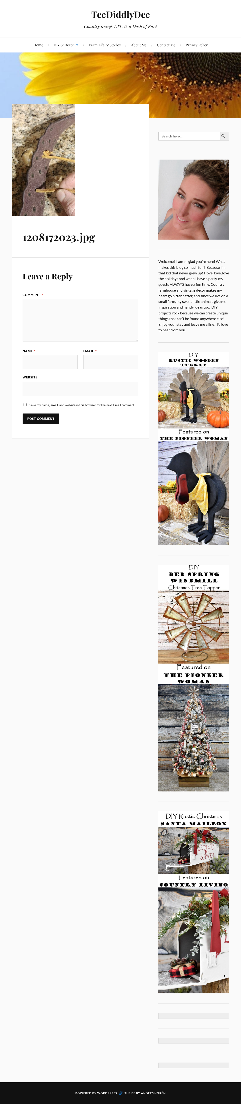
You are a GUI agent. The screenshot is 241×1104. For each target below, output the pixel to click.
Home (38, 44)
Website (30, 377)
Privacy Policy (197, 44)
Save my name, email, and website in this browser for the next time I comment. (82, 405)
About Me (139, 44)
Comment (33, 295)
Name (29, 351)
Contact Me (166, 44)
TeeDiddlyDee (120, 14)
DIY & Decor (64, 44)
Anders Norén (153, 1093)
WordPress (107, 1093)
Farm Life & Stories (105, 44)
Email (90, 351)
